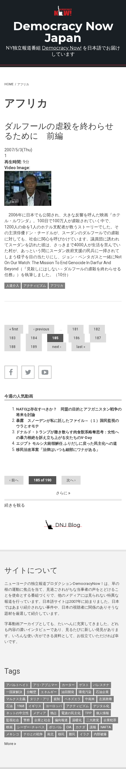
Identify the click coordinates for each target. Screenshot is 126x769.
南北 (50, 734)
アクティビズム (34, 286)
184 (34, 338)
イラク (84, 734)
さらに (62, 493)
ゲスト (84, 685)
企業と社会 (42, 720)
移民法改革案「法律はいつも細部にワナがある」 (58, 449)
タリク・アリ (39, 699)
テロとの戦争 (33, 734)
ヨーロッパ (54, 706)
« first (13, 329)
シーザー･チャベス (31, 727)
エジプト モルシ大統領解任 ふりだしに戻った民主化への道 (66, 443)
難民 (72, 734)
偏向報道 (61, 720)
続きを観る (14, 505)
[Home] (63, 11)
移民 (61, 734)
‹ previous (41, 329)
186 (77, 338)
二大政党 (92, 720)
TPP (88, 713)
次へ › (71, 480)
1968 (20, 706)
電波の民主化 (71, 713)
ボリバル (55, 727)
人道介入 (12, 286)
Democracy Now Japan (63, 32)
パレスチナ (101, 685)
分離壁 (31, 692)
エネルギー (49, 692)
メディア (39, 713)
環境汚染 (85, 692)
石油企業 (102, 692)
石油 (9, 706)
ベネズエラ (72, 699)
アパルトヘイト (17, 685)
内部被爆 (100, 734)
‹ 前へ (13, 480)
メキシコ (12, 734)
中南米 (90, 699)
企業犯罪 (109, 720)
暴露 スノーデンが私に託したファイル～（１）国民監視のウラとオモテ (67, 423)
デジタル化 (101, 706)
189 (34, 347)
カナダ (80, 727)
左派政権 (105, 699)
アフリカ (56, 286)
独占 (53, 713)
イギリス (34, 706)
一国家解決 (14, 692)
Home (8, 84)
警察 (26, 720)
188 (12, 347)
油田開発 (67, 692)
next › (56, 347)
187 (98, 338)
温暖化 (77, 720)
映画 (9, 727)
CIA (68, 727)
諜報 (93, 727)
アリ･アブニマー (45, 685)
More (9, 743)
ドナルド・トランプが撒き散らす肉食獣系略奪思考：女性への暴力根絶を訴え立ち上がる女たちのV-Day (67, 434)
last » (80, 347)
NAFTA (106, 727)
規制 (57, 699)
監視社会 (12, 720)
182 (97, 329)
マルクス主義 (15, 699)
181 (75, 329)
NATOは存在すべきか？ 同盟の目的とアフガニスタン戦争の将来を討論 (69, 412)
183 (12, 338)
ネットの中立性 (17, 713)
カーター (68, 685)
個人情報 (102, 713)
